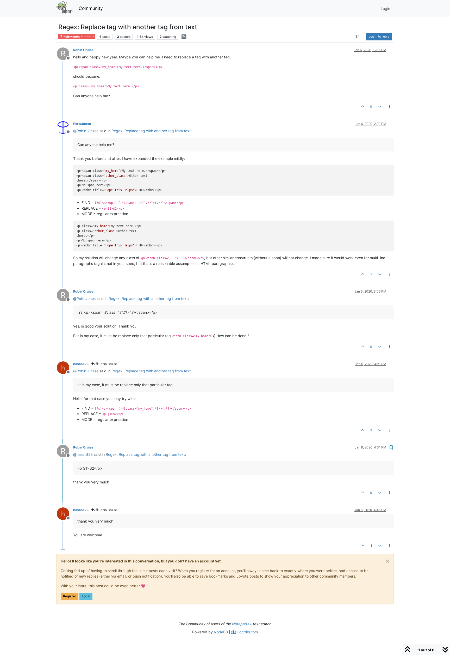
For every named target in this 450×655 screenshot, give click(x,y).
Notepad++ (242, 624)
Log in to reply (378, 36)
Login (86, 596)
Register (69, 596)
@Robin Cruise (106, 364)
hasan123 (81, 364)
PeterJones (82, 124)
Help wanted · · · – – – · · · (78, 36)
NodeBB (221, 632)
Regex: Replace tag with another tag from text (151, 131)
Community (91, 8)
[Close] (387, 561)
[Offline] (65, 127)
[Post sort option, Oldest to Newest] (357, 36)
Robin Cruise (83, 50)
